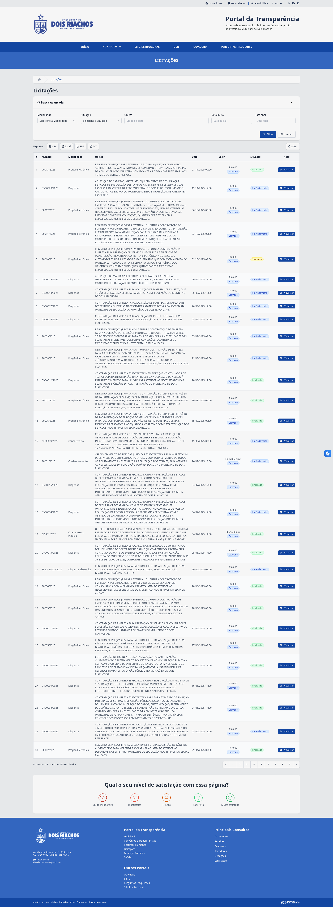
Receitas (219, 841)
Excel (68, 146)
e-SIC (127, 878)
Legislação (130, 836)
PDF (82, 146)
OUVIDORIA (200, 46)
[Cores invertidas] (298, 3)
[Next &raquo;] (296, 764)
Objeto (128, 114)
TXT (95, 146)
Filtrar (269, 134)
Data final (260, 114)
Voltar (294, 146)
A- (276, 3)
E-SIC (176, 46)
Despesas (220, 846)
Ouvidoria (129, 874)
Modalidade (44, 114)
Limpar (288, 134)
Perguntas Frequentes (137, 882)
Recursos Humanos (135, 844)
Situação (86, 114)
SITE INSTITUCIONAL (147, 46)
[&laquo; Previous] (226, 764)
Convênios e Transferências (140, 840)
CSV (54, 146)
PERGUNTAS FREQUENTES (236, 46)
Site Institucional (134, 887)
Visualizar (289, 169)
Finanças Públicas (134, 853)
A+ (280, 3)
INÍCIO (85, 46)
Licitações (129, 849)
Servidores (221, 851)
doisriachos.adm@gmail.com (47, 862)
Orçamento (221, 836)
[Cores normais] (289, 3)
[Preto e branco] (294, 3)
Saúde (127, 857)
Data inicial (217, 114)
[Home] (39, 79)
